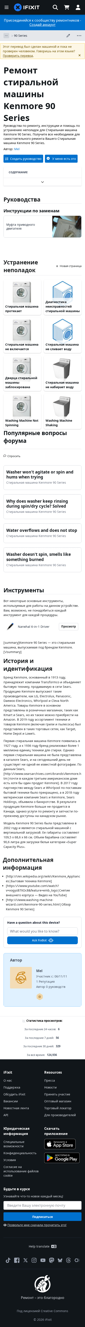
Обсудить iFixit (14, 1094)
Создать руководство (25, 159)
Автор (16, 960)
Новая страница (71, 266)
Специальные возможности (13, 1144)
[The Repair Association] (77, 1260)
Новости (50, 1087)
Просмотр (68, 626)
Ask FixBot (39, 940)
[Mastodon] (51, 1260)
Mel (17, 149)
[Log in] (78, 7)
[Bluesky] (60, 1260)
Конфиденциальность (19, 1153)
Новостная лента (16, 1108)
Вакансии (10, 1101)
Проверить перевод (18, 56)
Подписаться (42, 1217)
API (5, 1115)
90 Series (20, 35)
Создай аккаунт (42, 24)
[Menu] (6, 7)
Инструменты (23, 590)
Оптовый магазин (57, 1101)
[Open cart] (66, 7)
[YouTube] (43, 1260)
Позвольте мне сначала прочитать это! (36, 1225)
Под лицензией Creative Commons (42, 1311)
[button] (55, 7)
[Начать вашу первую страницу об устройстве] (39, 996)
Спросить (13, 454)
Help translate (39, 1246)
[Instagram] (34, 1260)
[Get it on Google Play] (62, 1158)
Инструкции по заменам (31, 211)
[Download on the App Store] (60, 1144)
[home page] (27, 7)
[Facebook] (16, 1260)
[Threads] (68, 1260)
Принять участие (57, 1094)
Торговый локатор (57, 1108)
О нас (7, 1080)
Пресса (49, 1080)
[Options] (6, 35)
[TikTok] (8, 1260)
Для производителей (60, 1115)
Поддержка (11, 1087)
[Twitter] (25, 1260)
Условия (9, 1160)
